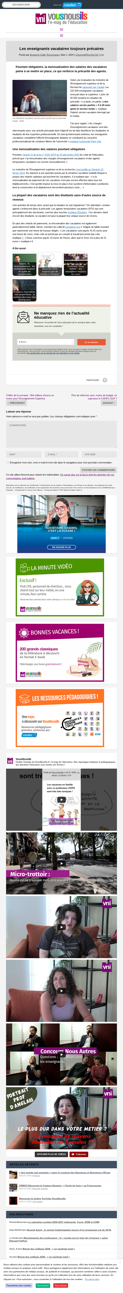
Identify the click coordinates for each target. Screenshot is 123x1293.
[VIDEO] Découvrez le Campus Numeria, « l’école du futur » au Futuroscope (60, 1185)
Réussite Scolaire (40, 1189)
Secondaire (38, 1201)
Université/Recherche (86, 54)
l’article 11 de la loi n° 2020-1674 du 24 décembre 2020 (51, 154)
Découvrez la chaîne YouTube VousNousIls (42, 1198)
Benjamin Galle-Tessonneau (44, 54)
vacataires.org (72, 227)
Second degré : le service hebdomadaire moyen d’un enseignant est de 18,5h (69, 1230)
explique (77, 212)
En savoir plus (61, 547)
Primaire (36, 1176)
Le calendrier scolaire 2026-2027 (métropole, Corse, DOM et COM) (63, 1222)
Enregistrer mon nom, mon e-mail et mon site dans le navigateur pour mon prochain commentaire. (61, 462)
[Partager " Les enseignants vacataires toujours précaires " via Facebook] (105, 380)
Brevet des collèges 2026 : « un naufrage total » (49, 1249)
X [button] (120, 1262)
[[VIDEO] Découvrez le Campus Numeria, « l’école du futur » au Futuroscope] (13, 1188)
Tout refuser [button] (61, 1285)
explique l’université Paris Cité (85, 141)
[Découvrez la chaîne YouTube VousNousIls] (13, 1201)
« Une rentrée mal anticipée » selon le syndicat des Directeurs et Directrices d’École (64, 1172)
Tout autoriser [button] (43, 1286)
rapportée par (93, 87)
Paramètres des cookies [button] (19, 1285)
